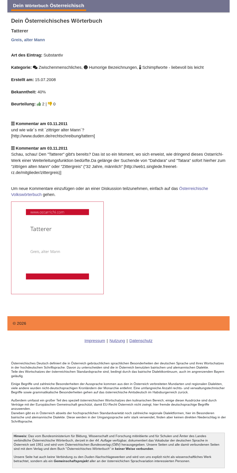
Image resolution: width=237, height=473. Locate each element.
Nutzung (117, 340)
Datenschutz (141, 340)
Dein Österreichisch (48, 5)
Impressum (94, 340)
